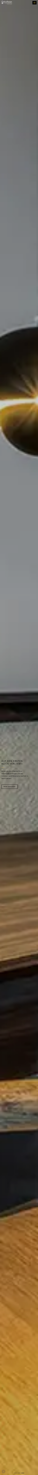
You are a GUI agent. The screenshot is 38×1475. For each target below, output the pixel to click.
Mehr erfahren (9, 750)
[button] (3, 1471)
